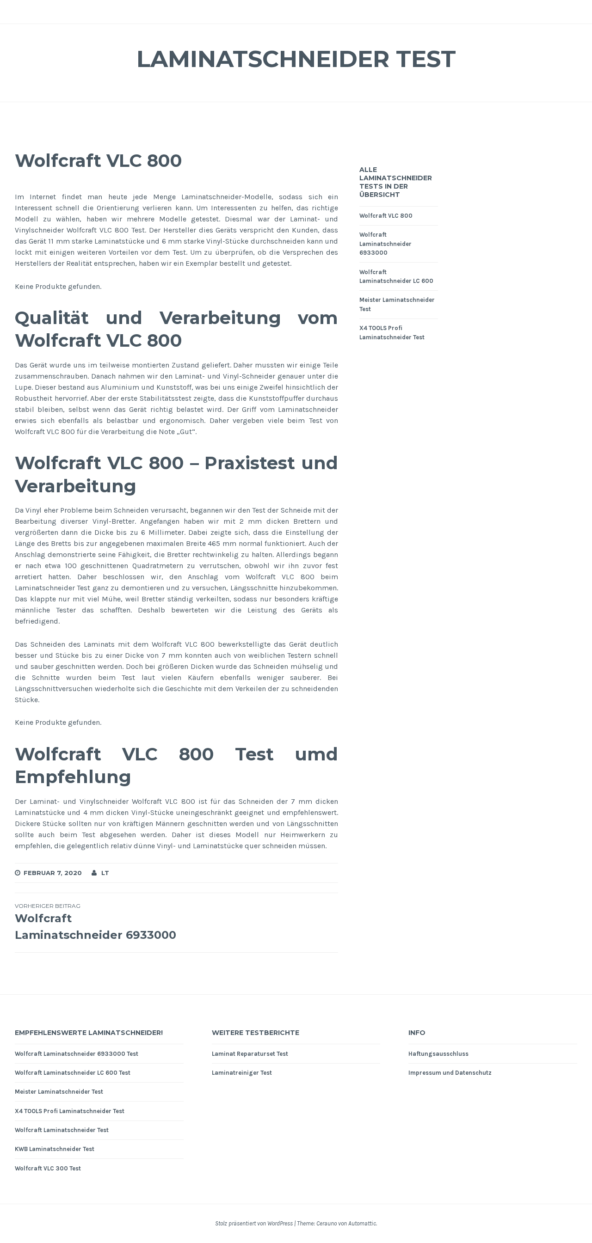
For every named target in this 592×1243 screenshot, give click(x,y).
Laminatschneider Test (296, 59)
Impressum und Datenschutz (450, 1072)
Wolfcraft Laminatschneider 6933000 (385, 243)
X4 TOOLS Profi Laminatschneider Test (69, 1111)
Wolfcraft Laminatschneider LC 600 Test (72, 1072)
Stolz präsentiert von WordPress (254, 1223)
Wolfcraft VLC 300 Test (48, 1168)
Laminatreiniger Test (242, 1072)
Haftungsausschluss (438, 1053)
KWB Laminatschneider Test (54, 1148)
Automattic (362, 1223)
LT (105, 872)
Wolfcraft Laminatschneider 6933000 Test (76, 1053)
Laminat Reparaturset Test (250, 1053)
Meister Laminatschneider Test (59, 1091)
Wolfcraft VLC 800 (386, 215)
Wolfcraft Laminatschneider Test (62, 1130)
